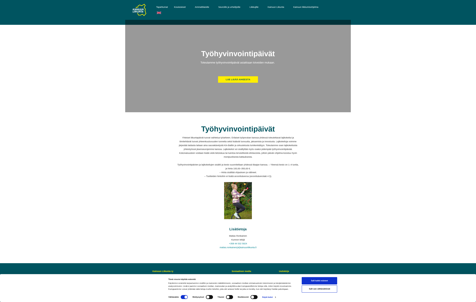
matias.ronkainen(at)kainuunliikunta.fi (238, 247)
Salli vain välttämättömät (319, 289)
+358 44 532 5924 (238, 243)
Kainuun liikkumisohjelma (305, 7)
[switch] (209, 297)
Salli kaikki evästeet (319, 281)
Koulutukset (180, 7)
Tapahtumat (162, 7)
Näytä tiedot (267, 297)
